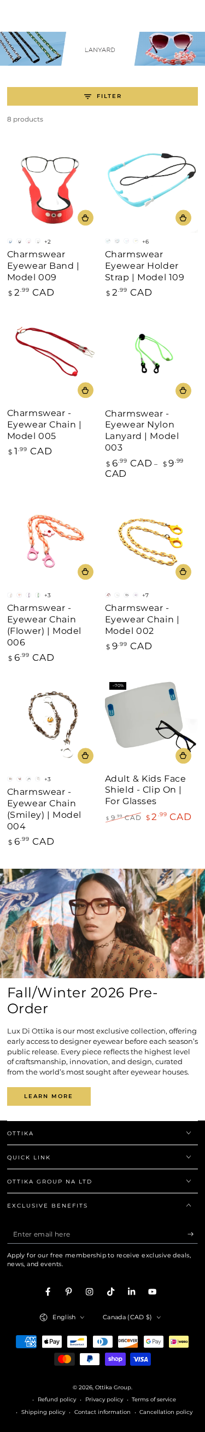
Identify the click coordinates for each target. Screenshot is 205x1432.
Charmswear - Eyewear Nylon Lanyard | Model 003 (142, 430)
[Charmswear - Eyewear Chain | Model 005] (54, 358)
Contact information (102, 1412)
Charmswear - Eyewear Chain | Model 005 (44, 424)
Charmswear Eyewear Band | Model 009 (43, 265)
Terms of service (154, 1399)
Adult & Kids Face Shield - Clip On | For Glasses (145, 790)
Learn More (48, 1096)
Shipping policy (43, 1412)
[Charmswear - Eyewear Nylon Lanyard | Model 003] (151, 359)
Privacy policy (104, 1399)
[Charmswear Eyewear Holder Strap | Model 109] (151, 186)
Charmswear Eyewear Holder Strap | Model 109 (145, 265)
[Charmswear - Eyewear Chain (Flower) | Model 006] (54, 540)
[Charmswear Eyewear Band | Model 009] (54, 186)
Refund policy (57, 1399)
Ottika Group (113, 1387)
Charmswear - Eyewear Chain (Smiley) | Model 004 (44, 809)
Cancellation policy (165, 1412)
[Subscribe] (193, 1234)
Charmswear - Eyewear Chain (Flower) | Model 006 (44, 625)
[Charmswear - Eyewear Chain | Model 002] (151, 540)
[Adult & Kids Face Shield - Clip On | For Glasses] (151, 724)
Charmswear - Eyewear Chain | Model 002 (142, 619)
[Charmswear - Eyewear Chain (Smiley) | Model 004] (54, 724)
